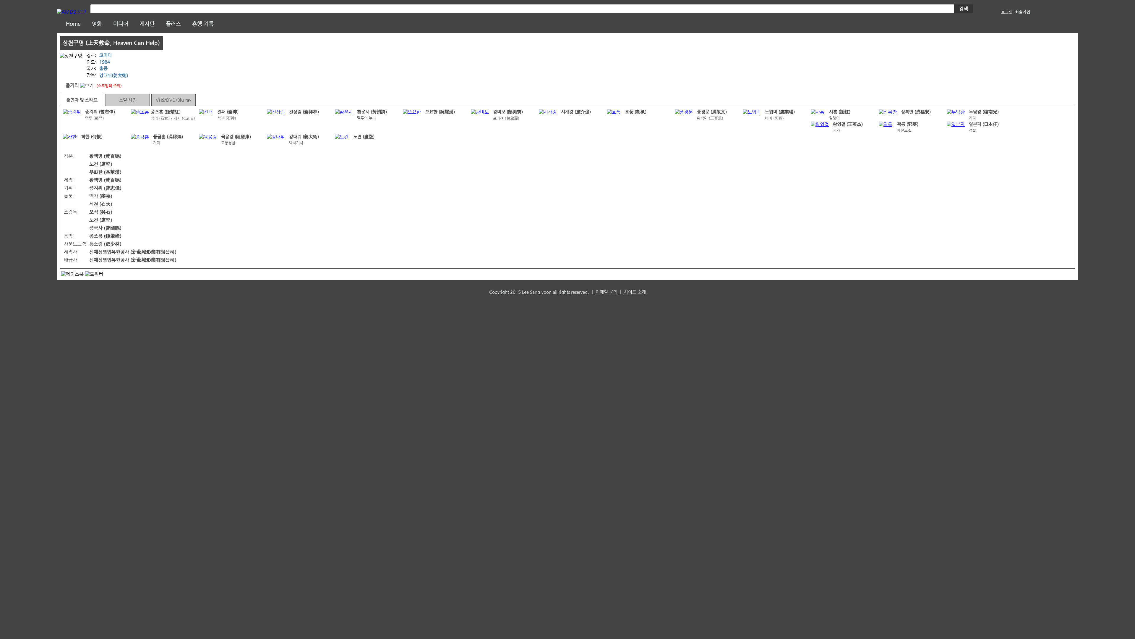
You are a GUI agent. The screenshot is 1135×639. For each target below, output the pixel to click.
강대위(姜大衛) (113, 75)
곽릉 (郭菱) (907, 124)
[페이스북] (72, 274)
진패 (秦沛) (228, 111)
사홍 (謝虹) (839, 111)
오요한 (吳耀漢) (440, 111)
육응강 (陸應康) (236, 136)
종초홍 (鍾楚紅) (166, 111)
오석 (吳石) (100, 212)
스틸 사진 (128, 100)
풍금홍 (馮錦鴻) (168, 136)
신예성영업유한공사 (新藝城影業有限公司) (132, 252)
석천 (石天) (100, 204)
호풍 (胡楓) (635, 111)
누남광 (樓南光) (984, 111)
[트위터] (94, 274)
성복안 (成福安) (916, 111)
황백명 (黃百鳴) (105, 156)
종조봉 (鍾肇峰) (105, 236)
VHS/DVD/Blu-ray (173, 100)
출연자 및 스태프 (82, 100)
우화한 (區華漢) (105, 172)
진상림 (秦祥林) (304, 111)
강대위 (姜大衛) (304, 136)
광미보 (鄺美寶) (508, 111)
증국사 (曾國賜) (105, 228)
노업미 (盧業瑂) (780, 111)
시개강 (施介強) (576, 111)
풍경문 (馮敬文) (712, 111)
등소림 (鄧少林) (105, 244)
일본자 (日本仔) (984, 124)
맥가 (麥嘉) (100, 196)
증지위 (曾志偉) (100, 111)
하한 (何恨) (92, 136)
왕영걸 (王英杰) (848, 124)
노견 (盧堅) (363, 136)
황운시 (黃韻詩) (372, 111)
